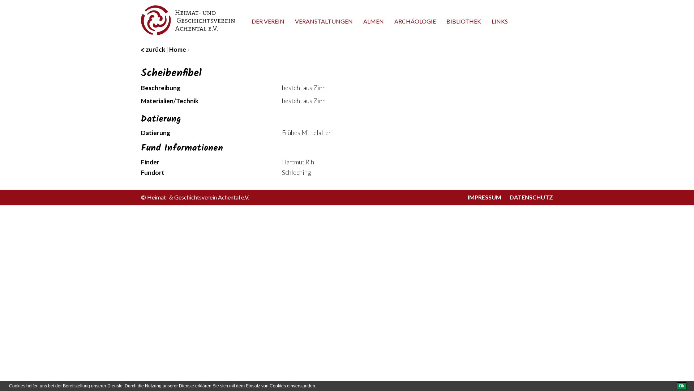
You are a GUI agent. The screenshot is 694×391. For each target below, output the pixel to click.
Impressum (484, 197)
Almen (373, 21)
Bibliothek (463, 21)
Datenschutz (531, 197)
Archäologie (415, 21)
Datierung (155, 132)
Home (177, 49)
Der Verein (268, 21)
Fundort (152, 172)
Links (500, 21)
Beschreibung (160, 88)
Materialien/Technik (169, 101)
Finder (150, 162)
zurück (155, 49)
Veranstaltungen (324, 21)
